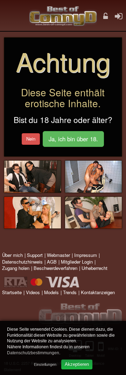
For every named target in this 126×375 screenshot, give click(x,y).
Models (51, 292)
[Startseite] (63, 16)
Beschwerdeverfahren (55, 268)
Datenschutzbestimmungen (33, 352)
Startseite (12, 292)
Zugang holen (15, 268)
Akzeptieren (77, 364)
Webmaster (58, 255)
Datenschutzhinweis (22, 261)
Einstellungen (45, 364)
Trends (70, 292)
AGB (52, 261)
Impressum (85, 255)
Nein (30, 138)
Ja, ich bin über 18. (73, 139)
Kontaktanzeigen (98, 292)
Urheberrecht (94, 268)
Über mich (12, 255)
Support (35, 255)
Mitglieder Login (77, 261)
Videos (33, 292)
